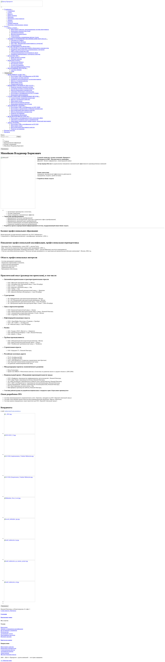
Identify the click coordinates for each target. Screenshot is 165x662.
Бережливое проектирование (19, 95)
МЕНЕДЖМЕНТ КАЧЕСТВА (16, 74)
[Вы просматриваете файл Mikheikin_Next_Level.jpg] (19, 517)
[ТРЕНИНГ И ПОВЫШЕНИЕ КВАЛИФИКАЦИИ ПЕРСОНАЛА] (47, 39)
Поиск (2, 135)
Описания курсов (16, 45)
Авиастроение (15, 35)
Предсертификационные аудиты (20, 66)
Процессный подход (17, 84)
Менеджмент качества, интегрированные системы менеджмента (30, 29)
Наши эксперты (12, 15)
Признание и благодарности (16, 18)
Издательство (5, 632)
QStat (12, 71)
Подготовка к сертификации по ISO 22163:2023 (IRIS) (27, 118)
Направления (8, 73)
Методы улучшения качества (19, 81)
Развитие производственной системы (22, 87)
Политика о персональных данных (18, 25)
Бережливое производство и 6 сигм (21, 104)
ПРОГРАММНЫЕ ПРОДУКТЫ (17, 68)
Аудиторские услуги (7, 633)
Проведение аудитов (14, 60)
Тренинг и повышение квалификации (12, 629)
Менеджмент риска (16, 82)
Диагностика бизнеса (17, 62)
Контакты (7, 132)
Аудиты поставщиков (17, 65)
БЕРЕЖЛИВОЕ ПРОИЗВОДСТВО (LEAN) (20, 85)
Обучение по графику (17, 40)
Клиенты (10, 21)
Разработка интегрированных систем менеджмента (26, 79)
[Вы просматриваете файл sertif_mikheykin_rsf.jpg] (19, 601)
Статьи (10, 12)
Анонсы (10, 20)
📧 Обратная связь (6, 660)
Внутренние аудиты (17, 63)
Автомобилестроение (17, 32)
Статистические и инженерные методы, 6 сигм (25, 37)
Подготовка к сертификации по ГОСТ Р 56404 (24, 93)
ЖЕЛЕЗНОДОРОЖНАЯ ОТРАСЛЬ (18, 116)
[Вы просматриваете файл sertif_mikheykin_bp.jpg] (19, 559)
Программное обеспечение (19, 115)
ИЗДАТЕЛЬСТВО (13, 56)
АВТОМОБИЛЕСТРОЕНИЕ (16, 105)
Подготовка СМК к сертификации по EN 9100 (24, 124)
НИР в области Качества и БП (20, 51)
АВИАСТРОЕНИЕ (13, 122)
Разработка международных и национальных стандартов (27, 49)
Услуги (6, 26)
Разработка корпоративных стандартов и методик (25, 54)
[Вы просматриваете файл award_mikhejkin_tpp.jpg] (19, 538)
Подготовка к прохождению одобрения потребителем (27, 108)
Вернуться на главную (6, 640)
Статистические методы (8, 650)
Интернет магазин (16, 59)
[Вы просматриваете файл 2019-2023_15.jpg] (19, 454)
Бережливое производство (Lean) (20, 31)
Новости (10, 14)
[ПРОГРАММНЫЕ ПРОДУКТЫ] (27, 68)
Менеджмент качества (7, 647)
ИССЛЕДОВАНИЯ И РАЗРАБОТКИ (18, 46)
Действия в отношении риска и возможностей (24, 119)
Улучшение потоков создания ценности (22, 88)
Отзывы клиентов (13, 23)
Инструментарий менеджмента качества (23, 110)
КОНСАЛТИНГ (12, 28)
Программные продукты (8, 635)
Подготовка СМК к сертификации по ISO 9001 (25, 76)
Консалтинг (4, 627)
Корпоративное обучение (18, 42)
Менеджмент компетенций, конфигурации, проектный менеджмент (31, 121)
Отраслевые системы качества (20, 77)
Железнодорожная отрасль (18, 34)
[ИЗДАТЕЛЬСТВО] (19, 56)
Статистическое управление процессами (23, 98)
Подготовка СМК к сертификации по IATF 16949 (25, 107)
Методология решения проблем (20, 102)
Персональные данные (6, 617)
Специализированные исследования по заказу (24, 52)
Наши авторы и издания (18, 57)
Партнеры (10, 17)
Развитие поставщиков (17, 113)
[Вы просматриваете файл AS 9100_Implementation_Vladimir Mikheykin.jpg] (19, 475)
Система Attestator (16, 69)
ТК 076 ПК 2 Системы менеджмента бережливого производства (30, 48)
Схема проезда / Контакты (8, 610)
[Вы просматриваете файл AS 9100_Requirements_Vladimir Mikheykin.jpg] (19, 496)
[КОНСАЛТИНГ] (17, 28)
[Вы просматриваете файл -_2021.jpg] (19, 433)
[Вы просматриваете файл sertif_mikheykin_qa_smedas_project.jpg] (19, 580)
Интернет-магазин (9, 130)
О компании (7, 9)
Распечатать (4, 149)
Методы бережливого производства (21, 90)
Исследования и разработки (9, 630)
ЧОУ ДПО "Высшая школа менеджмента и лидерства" (27, 43)
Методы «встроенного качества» (20, 99)
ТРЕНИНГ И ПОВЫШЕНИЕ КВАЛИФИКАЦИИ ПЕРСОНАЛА (27, 39)
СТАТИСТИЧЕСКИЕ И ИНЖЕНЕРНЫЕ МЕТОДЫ (23, 96)
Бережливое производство (8, 648)
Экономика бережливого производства (22, 91)
